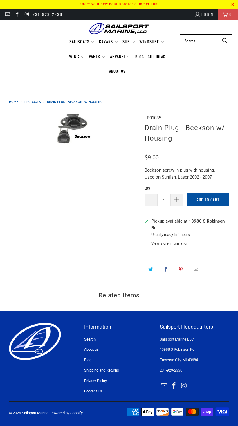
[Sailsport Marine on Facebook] (17, 14)
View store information (169, 243)
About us (91, 349)
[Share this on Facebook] (166, 269)
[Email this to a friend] (196, 269)
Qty (147, 188)
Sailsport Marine (35, 413)
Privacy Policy (95, 380)
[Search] (225, 40)
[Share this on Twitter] (151, 269)
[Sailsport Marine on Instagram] (27, 14)
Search (90, 339)
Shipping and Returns (101, 370)
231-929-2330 (47, 14)
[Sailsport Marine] (119, 28)
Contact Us (93, 391)
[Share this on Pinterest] (181, 269)
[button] (82, 41)
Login (207, 14)
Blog (87, 360)
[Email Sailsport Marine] (7, 14)
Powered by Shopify (66, 413)
